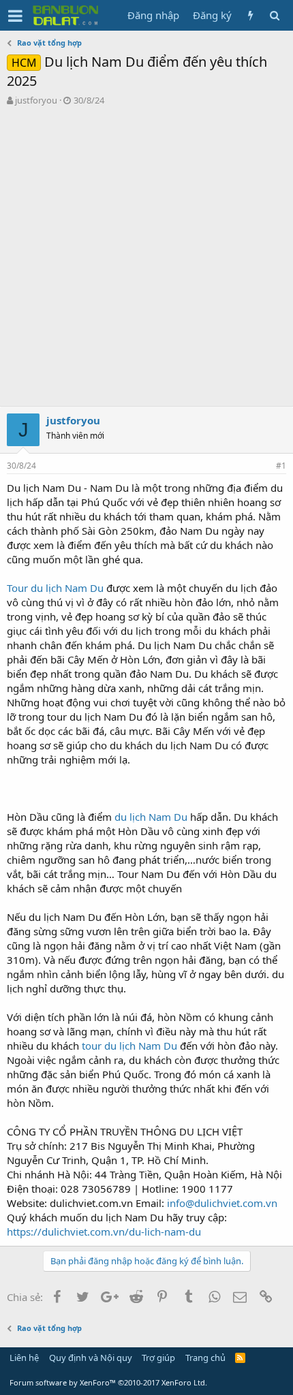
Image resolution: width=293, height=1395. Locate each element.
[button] (15, 15)
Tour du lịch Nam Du (55, 588)
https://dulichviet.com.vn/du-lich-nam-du (104, 1231)
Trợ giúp (158, 1357)
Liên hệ (24, 1357)
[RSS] (240, 1357)
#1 (281, 465)
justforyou (36, 100)
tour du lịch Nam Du (129, 1045)
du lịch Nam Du (152, 817)
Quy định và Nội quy (90, 1357)
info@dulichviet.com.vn (222, 1203)
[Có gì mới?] (250, 15)
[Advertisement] (146, 259)
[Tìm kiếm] (274, 15)
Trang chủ (205, 1357)
